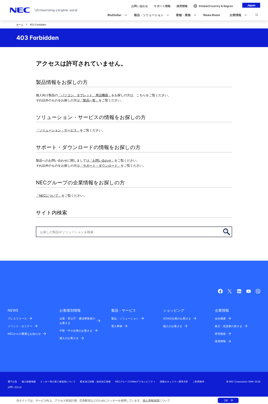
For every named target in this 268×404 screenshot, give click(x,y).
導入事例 (116, 326)
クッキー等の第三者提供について (58, 381)
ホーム (19, 24)
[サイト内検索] (256, 15)
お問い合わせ (15, 387)
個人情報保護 (151, 400)
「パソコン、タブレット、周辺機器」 (84, 95)
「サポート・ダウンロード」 (100, 165)
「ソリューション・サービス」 (58, 130)
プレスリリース (17, 318)
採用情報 (220, 341)
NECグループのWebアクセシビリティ (135, 381)
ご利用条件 (198, 381)
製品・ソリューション (125, 318)
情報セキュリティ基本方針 (174, 381)
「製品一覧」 (89, 100)
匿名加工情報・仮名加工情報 (95, 381)
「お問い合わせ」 (101, 160)
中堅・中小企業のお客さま (75, 330)
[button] (116, 15)
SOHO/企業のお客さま (177, 318)
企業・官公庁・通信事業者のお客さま (77, 321)
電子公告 (12, 381)
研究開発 (220, 333)
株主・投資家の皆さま (228, 326)
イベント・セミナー (20, 326)
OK (226, 400)
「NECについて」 (48, 195)
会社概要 (220, 318)
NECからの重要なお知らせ (24, 333)
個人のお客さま (69, 338)
